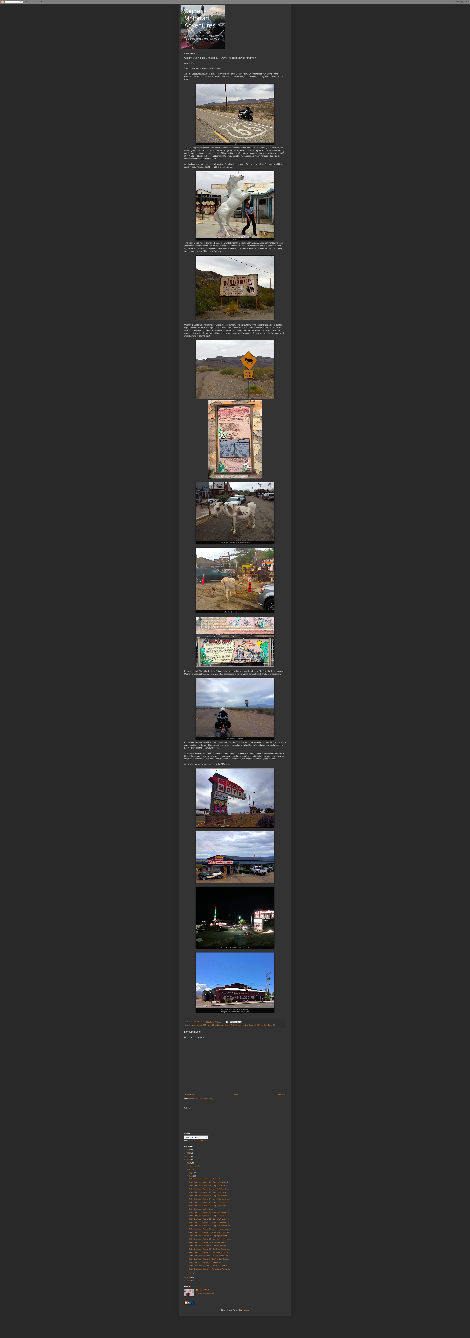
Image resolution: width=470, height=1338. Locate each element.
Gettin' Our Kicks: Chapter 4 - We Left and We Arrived (209, 1269)
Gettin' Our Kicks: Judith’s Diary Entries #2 (204, 1179)
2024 (189, 1150)
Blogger (245, 1310)
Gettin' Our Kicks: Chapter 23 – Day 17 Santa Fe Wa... (209, 1202)
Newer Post (189, 1094)
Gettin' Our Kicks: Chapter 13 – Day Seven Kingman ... (209, 1239)
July (191, 1173)
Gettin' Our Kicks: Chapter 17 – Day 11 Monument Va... (209, 1226)
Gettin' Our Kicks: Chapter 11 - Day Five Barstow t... (208, 1246)
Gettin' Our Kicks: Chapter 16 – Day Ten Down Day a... (209, 1229)
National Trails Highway (232, 1025)
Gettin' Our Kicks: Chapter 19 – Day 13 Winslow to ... (208, 1219)
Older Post (281, 1094)
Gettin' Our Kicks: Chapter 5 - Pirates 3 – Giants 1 (207, 1266)
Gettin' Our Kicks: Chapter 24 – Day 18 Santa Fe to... (209, 1199)
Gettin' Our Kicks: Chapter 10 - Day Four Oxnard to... (209, 1249)
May (191, 1273)
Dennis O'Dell (203, 1290)
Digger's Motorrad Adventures (199, 18)
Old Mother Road (261, 1025)
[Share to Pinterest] (240, 1022)
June (191, 1176)
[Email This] (231, 1022)
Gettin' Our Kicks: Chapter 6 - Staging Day (204, 1262)
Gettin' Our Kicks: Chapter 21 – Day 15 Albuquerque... (209, 1212)
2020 (189, 1153)
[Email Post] (226, 1022)
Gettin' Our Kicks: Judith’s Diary (200, 1209)
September (193, 1166)
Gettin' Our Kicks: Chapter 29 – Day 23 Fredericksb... (209, 1182)
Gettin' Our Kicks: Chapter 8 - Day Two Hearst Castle (208, 1256)
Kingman (220, 1025)
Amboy (193, 1025)
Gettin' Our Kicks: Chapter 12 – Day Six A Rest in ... (208, 1242)
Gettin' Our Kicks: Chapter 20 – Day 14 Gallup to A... (208, 1216)
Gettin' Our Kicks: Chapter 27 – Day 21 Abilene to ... (208, 1189)
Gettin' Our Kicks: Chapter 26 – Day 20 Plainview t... (208, 1192)
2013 (189, 1277)
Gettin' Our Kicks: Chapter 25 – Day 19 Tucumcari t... (209, 1196)
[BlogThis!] (233, 1022)
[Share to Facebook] (238, 1022)
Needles (245, 1025)
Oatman (251, 1025)
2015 (189, 1163)
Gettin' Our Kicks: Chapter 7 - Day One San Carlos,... (209, 1259)
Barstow (199, 1025)
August (192, 1169)
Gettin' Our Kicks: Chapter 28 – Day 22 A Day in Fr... (208, 1186)
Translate (202, 1140)
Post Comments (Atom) (204, 1099)
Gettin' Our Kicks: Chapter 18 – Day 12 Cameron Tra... (209, 1222)
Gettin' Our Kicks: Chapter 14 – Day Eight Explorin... (208, 1236)
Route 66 (271, 1025)
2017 (189, 1156)
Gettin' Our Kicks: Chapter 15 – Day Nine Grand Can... (209, 1232)
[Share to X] (235, 1022)
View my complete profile (205, 1293)
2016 (189, 1160)
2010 (189, 1281)
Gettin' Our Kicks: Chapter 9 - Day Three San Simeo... (209, 1252)
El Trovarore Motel (209, 1025)
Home (235, 1094)
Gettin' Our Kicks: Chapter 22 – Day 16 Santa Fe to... (209, 1205)
